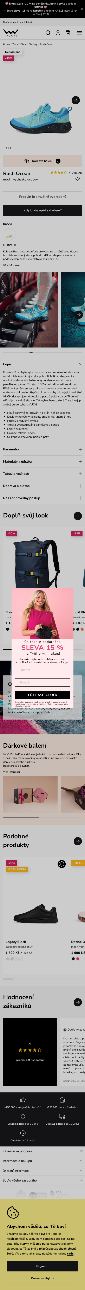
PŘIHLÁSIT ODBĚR (42, 695)
